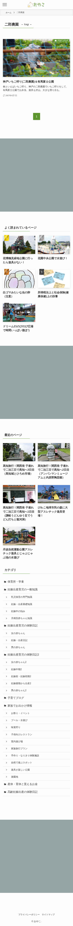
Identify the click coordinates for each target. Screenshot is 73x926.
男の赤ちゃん (17, 647)
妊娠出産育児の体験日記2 (23, 654)
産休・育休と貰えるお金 (23, 784)
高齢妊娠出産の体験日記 (23, 791)
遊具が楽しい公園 (19, 769)
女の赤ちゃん (17, 633)
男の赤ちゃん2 (17, 690)
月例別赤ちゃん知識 (20, 618)
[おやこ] (36, 4)
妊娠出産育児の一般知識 (23, 589)
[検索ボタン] (68, 4)
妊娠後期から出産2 (20, 683)
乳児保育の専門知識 (20, 597)
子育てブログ (16, 697)
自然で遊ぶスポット (20, 762)
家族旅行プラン (18, 748)
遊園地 (13, 776)
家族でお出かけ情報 (20, 705)
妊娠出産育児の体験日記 (23, 625)
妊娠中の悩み (17, 611)
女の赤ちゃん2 (17, 662)
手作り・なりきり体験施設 (24, 755)
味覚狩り (14, 727)
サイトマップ (48, 914)
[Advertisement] (36, 175)
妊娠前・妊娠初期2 (20, 676)
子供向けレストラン (20, 734)
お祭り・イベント (19, 713)
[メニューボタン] (4, 4)
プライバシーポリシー (29, 914)
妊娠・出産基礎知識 (20, 604)
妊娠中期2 (15, 669)
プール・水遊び (18, 720)
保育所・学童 (16, 581)
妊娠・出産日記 (18, 640)
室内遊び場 (16, 741)
